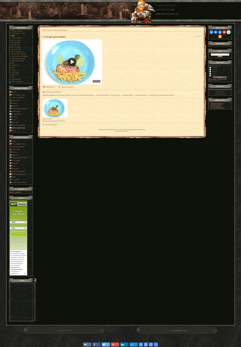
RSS (173, 9)
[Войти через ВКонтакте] (216, 32)
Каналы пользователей (19, 182)
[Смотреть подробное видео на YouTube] (25, 273)
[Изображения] (55, 108)
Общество (15, 106)
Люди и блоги (16, 100)
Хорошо (214, 69)
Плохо (214, 73)
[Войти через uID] (211, 32)
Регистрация (171, 13)
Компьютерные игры (18, 95)
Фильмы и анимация (18, 125)
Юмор (14, 130)
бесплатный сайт (177, 330)
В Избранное (18, 243)
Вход (177, 13)
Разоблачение (16, 114)
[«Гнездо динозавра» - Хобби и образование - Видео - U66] (141, 344)
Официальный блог (217, 103)
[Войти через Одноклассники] (220, 36)
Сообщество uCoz (216, 104)
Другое (14, 92)
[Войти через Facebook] (220, 32)
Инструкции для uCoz (217, 107)
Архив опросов (222, 79)
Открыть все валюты (18, 240)
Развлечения (16, 111)
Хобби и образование (18, 128)
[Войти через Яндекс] (224, 32)
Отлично (214, 67)
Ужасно (214, 75)
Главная (158, 13)
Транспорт (15, 122)
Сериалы (15, 117)
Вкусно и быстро (68, 87)
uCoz (185, 330)
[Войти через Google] (229, 32)
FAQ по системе (216, 106)
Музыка (14, 103)
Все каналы (15, 179)
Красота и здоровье (18, 97)
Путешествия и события (19, 108)
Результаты (212, 79)
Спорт (14, 119)
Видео (164, 13)
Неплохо (214, 71)
